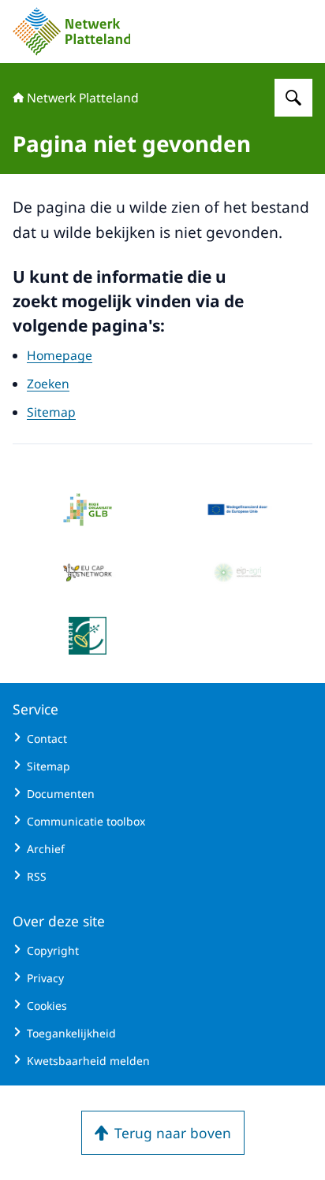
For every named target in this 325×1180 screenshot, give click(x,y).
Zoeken (48, 383)
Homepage (59, 355)
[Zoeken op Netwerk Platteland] (293, 98)
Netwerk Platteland (83, 97)
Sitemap (51, 412)
